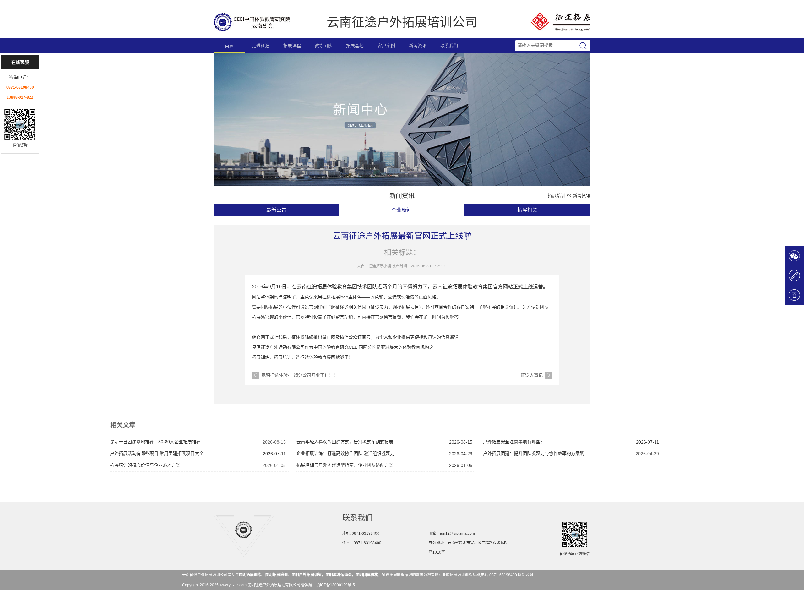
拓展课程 (292, 45)
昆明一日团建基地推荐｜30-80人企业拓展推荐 (155, 441)
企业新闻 (402, 210)
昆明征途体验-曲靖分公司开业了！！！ (299, 375)
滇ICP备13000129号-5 (335, 585)
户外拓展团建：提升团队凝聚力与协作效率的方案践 (533, 453)
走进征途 (260, 45)
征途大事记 (532, 375)
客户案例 (386, 45)
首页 (229, 45)
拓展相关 (527, 210)
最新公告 (276, 210)
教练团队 (323, 45)
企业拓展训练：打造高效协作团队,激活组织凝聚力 (345, 453)
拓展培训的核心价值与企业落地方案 (145, 464)
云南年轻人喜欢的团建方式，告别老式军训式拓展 (344, 441)
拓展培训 (556, 195)
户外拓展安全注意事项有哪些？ (514, 441)
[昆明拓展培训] (252, 35)
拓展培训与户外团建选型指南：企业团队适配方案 (344, 464)
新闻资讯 (417, 45)
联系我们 (449, 45)
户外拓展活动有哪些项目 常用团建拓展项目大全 (157, 453)
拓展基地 (355, 45)
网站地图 (525, 575)
